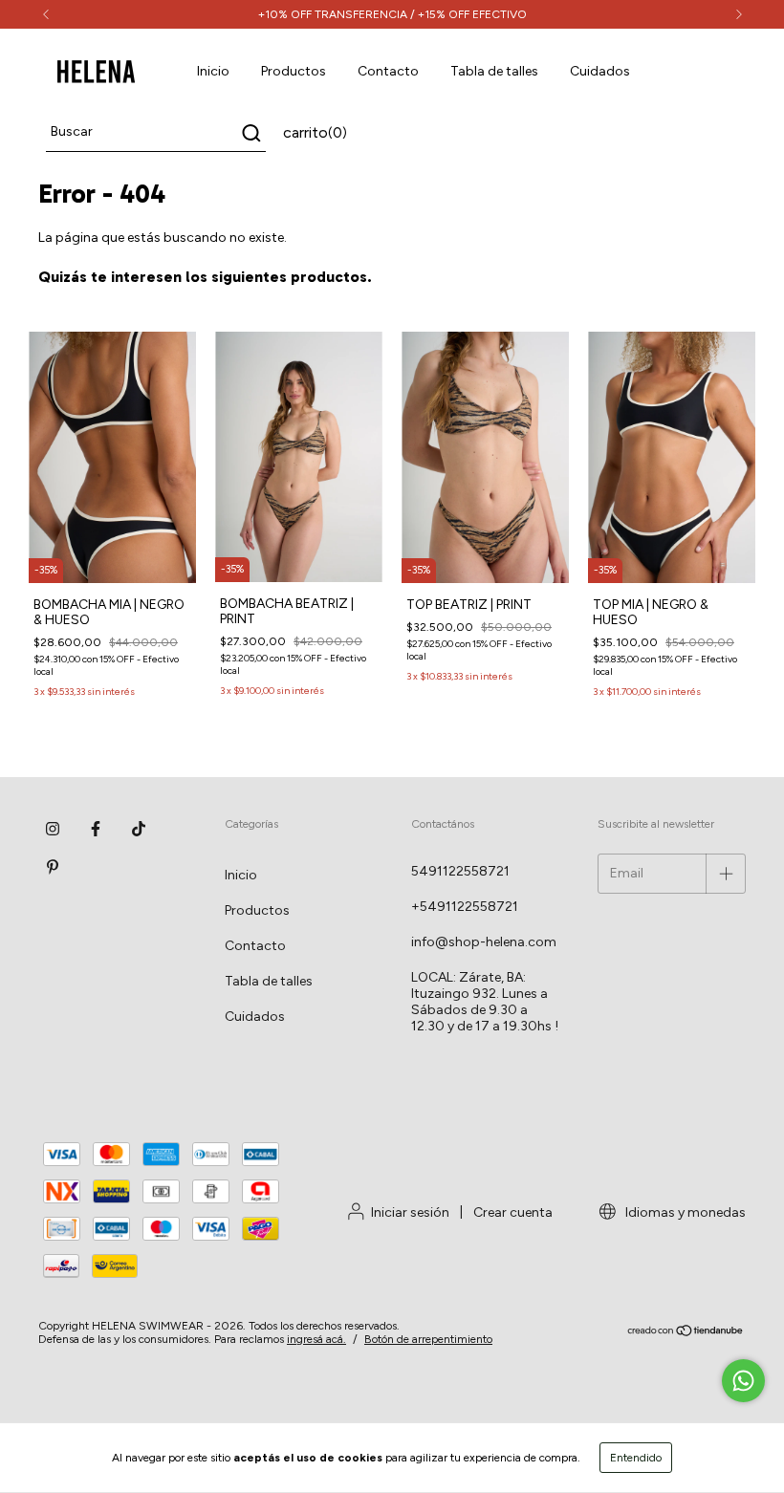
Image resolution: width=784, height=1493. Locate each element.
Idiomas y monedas (684, 1212)
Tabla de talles (494, 71)
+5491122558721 (464, 906)
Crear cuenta (513, 1212)
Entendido (636, 1457)
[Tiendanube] (686, 1333)
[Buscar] (250, 133)
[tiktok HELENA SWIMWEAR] (138, 829)
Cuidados (600, 71)
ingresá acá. (316, 1339)
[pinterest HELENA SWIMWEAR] (52, 868)
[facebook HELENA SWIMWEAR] (95, 829)
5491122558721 (460, 871)
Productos (293, 71)
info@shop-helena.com (483, 942)
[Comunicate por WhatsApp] (743, 1380)
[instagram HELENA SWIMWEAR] (52, 829)
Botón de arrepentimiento (428, 1339)
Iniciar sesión (410, 1212)
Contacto (388, 71)
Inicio (213, 71)
